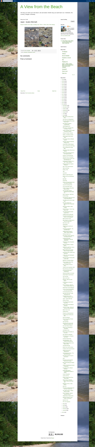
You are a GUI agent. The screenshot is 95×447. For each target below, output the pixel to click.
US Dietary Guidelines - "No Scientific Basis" (68, 229)
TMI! (63, 171)
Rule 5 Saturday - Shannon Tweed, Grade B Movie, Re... (69, 285)
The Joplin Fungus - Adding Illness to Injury (68, 391)
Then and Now (65, 321)
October (64, 108)
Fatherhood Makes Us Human (68, 273)
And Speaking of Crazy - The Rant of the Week (68, 354)
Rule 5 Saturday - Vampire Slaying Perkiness (68, 394)
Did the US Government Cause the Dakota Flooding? (68, 183)
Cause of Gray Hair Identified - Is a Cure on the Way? (68, 290)
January (64, 410)
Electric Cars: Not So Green (68, 347)
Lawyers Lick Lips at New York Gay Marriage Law (68, 159)
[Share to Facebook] (38, 50)
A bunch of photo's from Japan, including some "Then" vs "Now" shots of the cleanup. (37, 24)
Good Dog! (65, 180)
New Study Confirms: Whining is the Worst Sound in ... (68, 236)
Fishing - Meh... (66, 169)
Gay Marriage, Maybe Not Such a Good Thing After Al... (69, 198)
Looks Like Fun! (66, 375)
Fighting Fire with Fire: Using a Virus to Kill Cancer (68, 248)
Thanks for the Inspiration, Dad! (69, 267)
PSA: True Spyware (66, 401)
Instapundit (64, 69)
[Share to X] (37, 50)
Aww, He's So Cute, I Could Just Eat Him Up (68, 294)
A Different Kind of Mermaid (68, 214)
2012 (63, 102)
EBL (63, 59)
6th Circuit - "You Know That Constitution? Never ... (68, 128)
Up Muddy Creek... (66, 330)
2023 (63, 84)
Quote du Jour (65, 400)
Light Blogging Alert (66, 126)
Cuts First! (65, 173)
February (65, 408)
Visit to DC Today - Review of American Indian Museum (68, 308)
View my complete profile (65, 35)
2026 (63, 79)
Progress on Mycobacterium (68, 313)
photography (30, 52)
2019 (63, 91)
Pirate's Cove (65, 71)
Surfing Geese (65, 311)
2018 (63, 92)
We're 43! (64, 386)
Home (39, 91)
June (64, 115)
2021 (63, 87)
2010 (63, 412)
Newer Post (23, 91)
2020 (63, 89)
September (65, 110)
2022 (63, 86)
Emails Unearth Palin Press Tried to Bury (68, 378)
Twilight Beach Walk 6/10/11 (68, 395)
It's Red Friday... (66, 195)
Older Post (54, 91)
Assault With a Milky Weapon (68, 144)
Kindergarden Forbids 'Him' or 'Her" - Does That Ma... (68, 162)
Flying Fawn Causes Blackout (68, 287)
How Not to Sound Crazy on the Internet (68, 356)
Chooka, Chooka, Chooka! (68, 133)
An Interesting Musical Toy (68, 291)
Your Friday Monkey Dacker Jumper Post (68, 212)
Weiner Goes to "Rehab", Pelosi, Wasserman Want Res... (68, 381)
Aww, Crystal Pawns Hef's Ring (68, 145)
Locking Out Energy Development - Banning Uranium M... (68, 239)
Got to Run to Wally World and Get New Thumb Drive (68, 388)
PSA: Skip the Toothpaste (67, 334)
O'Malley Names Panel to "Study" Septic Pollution (68, 232)
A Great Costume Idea (67, 338)
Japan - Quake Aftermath (67, 298)
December (65, 105)
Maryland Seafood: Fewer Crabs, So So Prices (68, 398)
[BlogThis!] (36, 50)
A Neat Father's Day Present (68, 274)
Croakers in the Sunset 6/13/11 (68, 348)
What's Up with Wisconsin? (68, 174)
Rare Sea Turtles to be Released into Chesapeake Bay (68, 203)
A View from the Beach (41, 6)
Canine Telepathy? (66, 374)
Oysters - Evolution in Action (68, 134)
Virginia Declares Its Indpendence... (66, 351)
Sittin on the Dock (66, 278)
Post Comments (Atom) (30, 93)
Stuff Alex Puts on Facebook (68, 157)
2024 (63, 82)
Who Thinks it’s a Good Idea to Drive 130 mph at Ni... (68, 221)
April (64, 405)
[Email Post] (32, 50)
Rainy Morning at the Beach (68, 268)
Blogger (52, 438)
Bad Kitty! (64, 178)
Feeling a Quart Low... (67, 234)
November (65, 107)
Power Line (64, 73)
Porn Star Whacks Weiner (67, 325)
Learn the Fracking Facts (67, 184)
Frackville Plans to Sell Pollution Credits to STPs (68, 297)
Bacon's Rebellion (65, 55)
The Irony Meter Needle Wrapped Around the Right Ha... (68, 191)
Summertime (65, 224)
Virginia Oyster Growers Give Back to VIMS (68, 343)
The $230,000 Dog (66, 345)
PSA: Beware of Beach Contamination (67, 124)
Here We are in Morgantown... (68, 119)
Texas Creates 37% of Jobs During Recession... (68, 263)
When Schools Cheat (67, 218)
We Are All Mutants (66, 317)
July (64, 113)
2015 (63, 97)
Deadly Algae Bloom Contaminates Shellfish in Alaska (68, 371)
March (64, 407)
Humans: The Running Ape (68, 155)
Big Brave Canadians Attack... (68, 260)
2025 (63, 81)
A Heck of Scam (66, 300)
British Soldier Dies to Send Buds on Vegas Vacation (68, 250)
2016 (63, 95)
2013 (63, 100)
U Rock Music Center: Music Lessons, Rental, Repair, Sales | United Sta (67, 42)
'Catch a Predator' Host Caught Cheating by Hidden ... (68, 131)
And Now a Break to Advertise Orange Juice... (68, 142)
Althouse (64, 53)
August (64, 111)
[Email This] (34, 50)
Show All (73, 74)
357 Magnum (64, 51)
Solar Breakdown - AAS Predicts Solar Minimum (68, 341)
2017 (63, 94)
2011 (63, 104)
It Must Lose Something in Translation (68, 328)
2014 (63, 99)
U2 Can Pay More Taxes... (68, 186)
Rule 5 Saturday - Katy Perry (68, 194)
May (64, 403)
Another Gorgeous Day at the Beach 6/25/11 (68, 189)
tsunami (33, 52)
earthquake (25, 52)
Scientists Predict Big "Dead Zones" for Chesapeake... (68, 216)
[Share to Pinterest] (40, 50)
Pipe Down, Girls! (66, 222)
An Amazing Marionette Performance (67, 271)
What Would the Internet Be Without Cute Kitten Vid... (68, 324)
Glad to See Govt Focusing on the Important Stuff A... (68, 153)
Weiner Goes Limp (66, 309)
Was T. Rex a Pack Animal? (68, 166)
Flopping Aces (65, 61)
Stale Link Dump (66, 168)
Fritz (69, 26)
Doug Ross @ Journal (66, 57)
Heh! (64, 358)
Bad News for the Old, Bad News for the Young (68, 360)
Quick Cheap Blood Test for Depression (68, 319)
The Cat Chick (65, 276)
